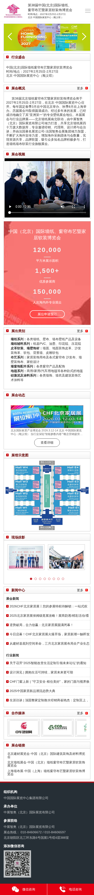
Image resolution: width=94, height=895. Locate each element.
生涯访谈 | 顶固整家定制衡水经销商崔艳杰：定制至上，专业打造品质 (49, 701)
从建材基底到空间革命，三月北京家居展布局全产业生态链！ (49, 645)
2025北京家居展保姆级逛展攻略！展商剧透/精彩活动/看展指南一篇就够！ (49, 617)
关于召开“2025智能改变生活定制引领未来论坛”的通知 (48, 663)
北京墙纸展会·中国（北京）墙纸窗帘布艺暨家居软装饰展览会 (46, 764)
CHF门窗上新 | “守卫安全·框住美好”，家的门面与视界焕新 (49, 683)
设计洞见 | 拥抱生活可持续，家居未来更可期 (41, 672)
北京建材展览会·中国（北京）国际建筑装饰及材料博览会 (46, 755)
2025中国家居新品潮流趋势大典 (32, 691)
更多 (80, 88)
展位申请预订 (47, 314)
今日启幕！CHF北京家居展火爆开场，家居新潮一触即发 (50, 634)
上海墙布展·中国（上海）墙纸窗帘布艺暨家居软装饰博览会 (46, 772)
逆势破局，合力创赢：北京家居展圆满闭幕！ (41, 625)
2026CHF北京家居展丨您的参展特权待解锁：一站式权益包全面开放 (48, 607)
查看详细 (47, 442)
